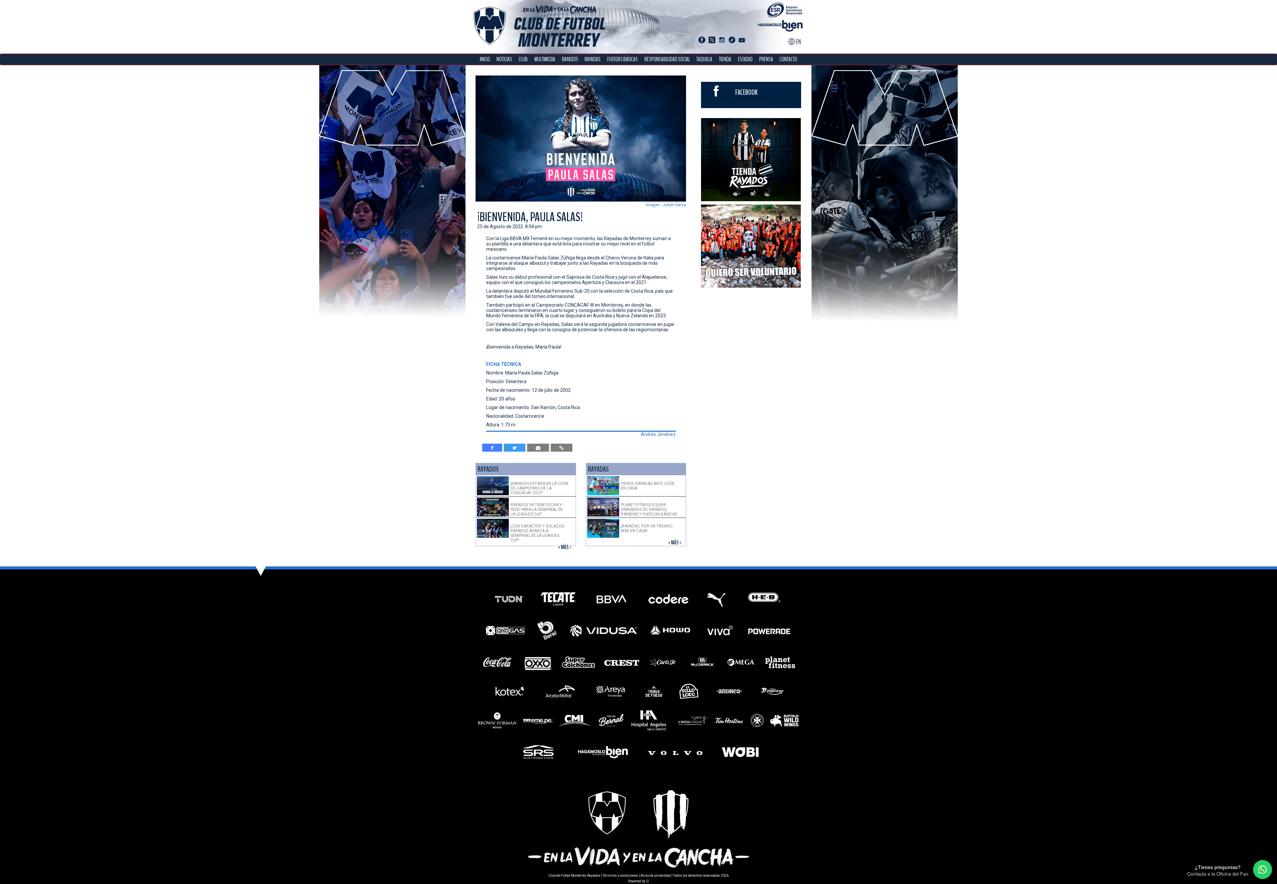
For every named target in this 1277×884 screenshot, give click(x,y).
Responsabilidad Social (667, 59)
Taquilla (704, 59)
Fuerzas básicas (622, 59)
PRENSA (766, 59)
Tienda (725, 59)
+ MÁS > (565, 547)
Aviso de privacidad (655, 875)
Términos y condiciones (620, 875)
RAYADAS (593, 59)
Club (523, 59)
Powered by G (638, 881)
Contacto (788, 59)
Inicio (485, 59)
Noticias (504, 59)
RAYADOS (570, 59)
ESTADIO (745, 59)
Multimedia (544, 59)
